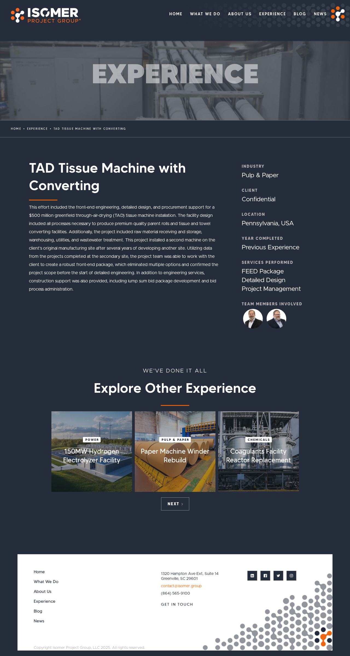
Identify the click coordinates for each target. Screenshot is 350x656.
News (39, 621)
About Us (43, 591)
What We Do (46, 581)
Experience (45, 601)
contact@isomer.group (181, 586)
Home (16, 129)
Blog (38, 611)
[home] (43, 15)
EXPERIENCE (37, 129)
